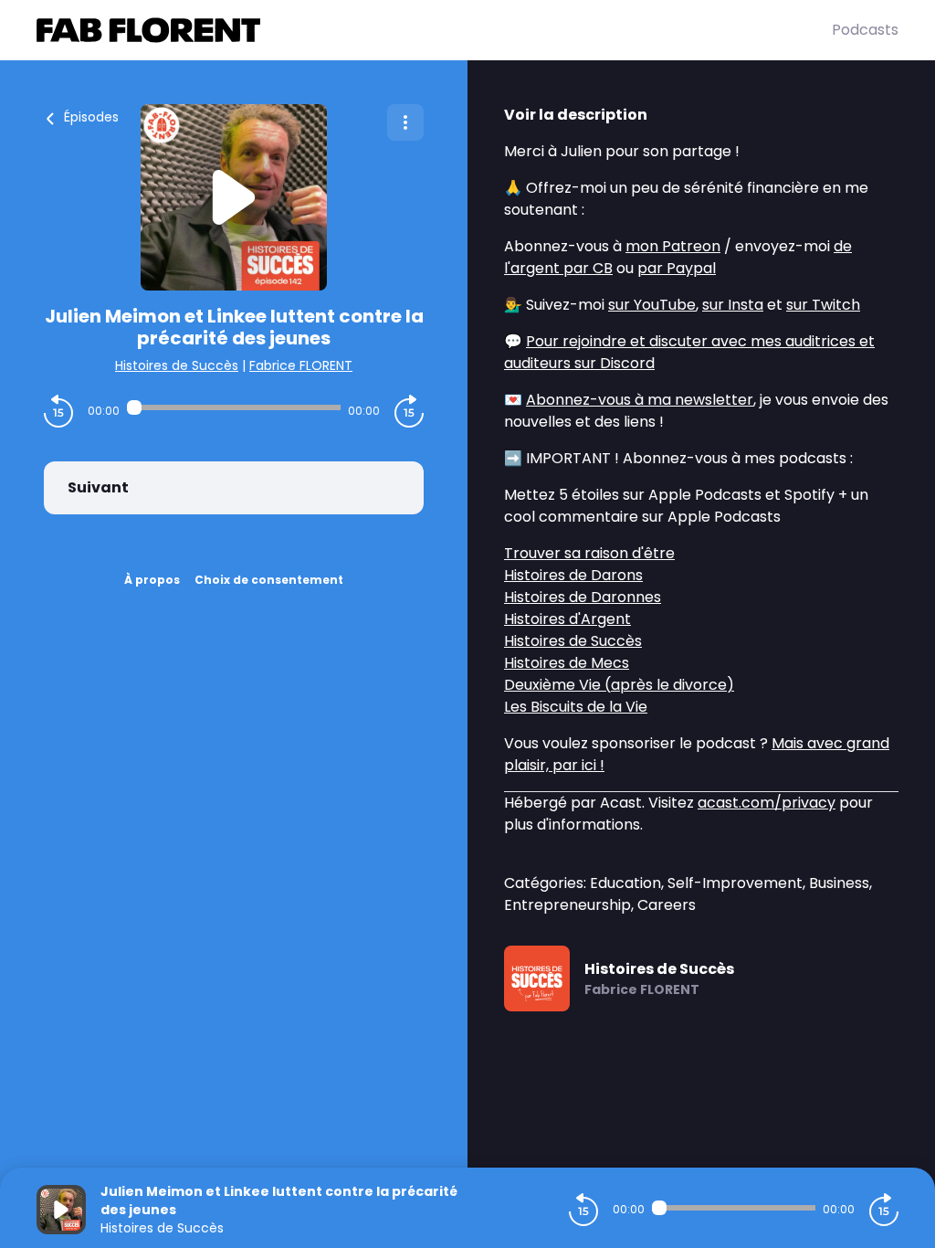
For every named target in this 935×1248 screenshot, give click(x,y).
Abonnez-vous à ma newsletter (639, 399)
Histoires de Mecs (566, 662)
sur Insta (732, 304)
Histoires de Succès (176, 365)
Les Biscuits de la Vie (575, 706)
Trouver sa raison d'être (589, 553)
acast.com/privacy (766, 802)
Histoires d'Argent (567, 618)
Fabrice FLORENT (300, 365)
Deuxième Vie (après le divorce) (619, 684)
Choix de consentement (268, 579)
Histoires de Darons (573, 575)
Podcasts (865, 29)
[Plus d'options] (405, 122)
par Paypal (676, 268)
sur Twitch (823, 304)
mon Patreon (672, 246)
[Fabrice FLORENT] (434, 30)
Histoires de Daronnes (582, 597)
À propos (152, 579)
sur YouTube (652, 304)
